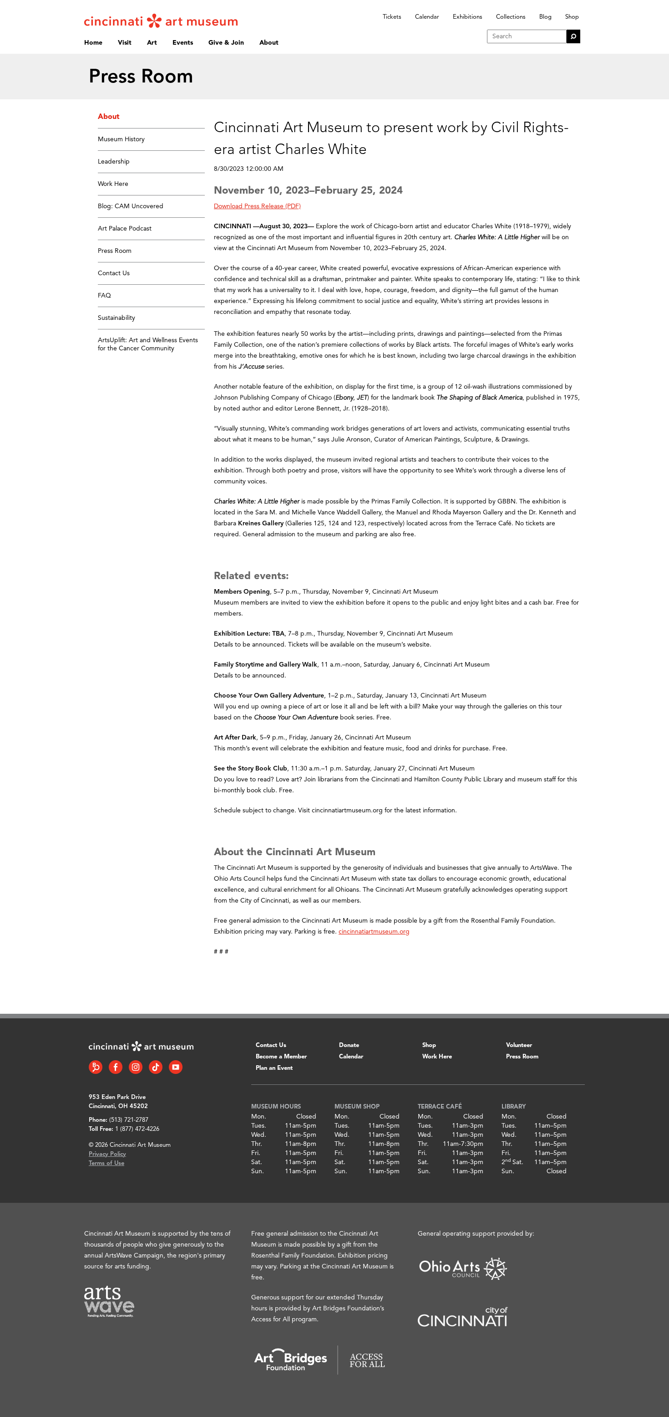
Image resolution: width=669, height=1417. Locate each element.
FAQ (104, 296)
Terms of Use (106, 1163)
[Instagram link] (135, 1067)
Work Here (113, 184)
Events (182, 43)
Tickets (392, 17)
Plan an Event (274, 1068)
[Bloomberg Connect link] (95, 1067)
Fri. (255, 1153)
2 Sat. (512, 1162)
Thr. (256, 1144)
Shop (572, 17)
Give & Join (226, 43)
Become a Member (281, 1057)
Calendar (427, 17)
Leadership (114, 162)
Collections (511, 17)
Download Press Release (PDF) (257, 206)
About (269, 43)
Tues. (258, 1126)
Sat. (256, 1162)
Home (93, 43)
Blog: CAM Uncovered (130, 206)
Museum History (121, 139)
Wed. (258, 1135)
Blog (545, 17)
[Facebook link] (115, 1067)
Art (152, 43)
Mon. (258, 1117)
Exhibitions (467, 17)
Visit (125, 43)
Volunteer (519, 1045)
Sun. (257, 1171)
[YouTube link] (175, 1067)
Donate (349, 1045)
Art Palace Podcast (125, 229)
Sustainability (116, 318)
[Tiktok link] (155, 1067)
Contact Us (114, 273)
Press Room (115, 251)
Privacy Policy (107, 1154)
